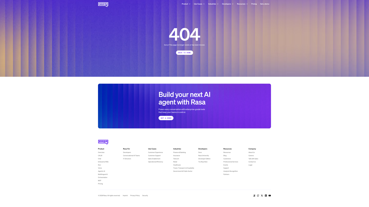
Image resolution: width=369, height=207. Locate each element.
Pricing (254, 3)
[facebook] (254, 195)
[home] (103, 4)
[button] (186, 4)
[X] (262, 195)
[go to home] (103, 141)
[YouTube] (269, 195)
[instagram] (258, 195)
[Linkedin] (266, 195)
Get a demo (264, 3)
